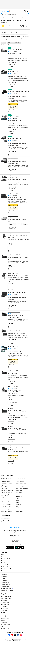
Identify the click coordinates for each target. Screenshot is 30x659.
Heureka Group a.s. (17, 639)
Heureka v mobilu (5, 578)
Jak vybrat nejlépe (6, 516)
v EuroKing (10, 399)
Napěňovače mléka (5, 485)
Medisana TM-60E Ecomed (21, 487)
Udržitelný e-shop (5, 628)
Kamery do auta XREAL (6, 504)
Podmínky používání (5, 559)
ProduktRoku (4, 622)
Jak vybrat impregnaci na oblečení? (7, 520)
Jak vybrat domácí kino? (6, 522)
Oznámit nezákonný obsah (6, 569)
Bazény (17, 502)
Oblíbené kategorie (6, 479)
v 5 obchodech (11, 421)
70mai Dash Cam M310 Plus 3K (15, 50)
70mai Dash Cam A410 (13, 158)
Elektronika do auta (21, 18)
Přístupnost (3, 571)
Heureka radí (4, 580)
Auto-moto (8, 18)
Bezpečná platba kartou (6, 588)
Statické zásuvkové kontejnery (7, 490)
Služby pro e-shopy (5, 600)
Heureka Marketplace (5, 602)
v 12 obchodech (11, 64)
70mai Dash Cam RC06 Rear (14, 312)
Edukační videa (4, 610)
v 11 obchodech (11, 381)
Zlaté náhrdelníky (5, 494)
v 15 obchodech (11, 84)
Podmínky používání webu (17, 641)
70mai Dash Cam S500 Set (14, 117)
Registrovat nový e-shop (6, 598)
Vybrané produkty (20, 479)
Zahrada (17, 508)
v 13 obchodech (11, 153)
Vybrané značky (5, 502)
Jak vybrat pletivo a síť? (6, 518)
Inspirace (3, 626)
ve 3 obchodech (11, 267)
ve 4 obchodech (11, 439)
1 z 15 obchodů (11, 210)
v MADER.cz (10, 245)
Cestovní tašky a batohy (6, 487)
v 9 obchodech (11, 131)
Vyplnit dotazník (15, 541)
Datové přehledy (4, 606)
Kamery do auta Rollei (6, 506)
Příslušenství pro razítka (6, 483)
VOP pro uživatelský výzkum (7, 590)
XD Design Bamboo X (20, 481)
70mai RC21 (10, 426)
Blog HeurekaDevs (5, 567)
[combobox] (15, 14)
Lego (17, 506)
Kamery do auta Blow (5, 510)
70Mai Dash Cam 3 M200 (13, 386)
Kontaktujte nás (15, 537)
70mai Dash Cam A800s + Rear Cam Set (17, 292)
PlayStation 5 (18, 504)
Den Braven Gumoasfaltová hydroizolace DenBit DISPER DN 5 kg (22, 485)
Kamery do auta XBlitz (6, 508)
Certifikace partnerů (5, 624)
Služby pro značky (5, 604)
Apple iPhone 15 (19, 499)
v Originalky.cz (11, 283)
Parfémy (17, 500)
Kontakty (3, 557)
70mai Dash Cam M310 (13, 71)
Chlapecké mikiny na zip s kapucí (7, 496)
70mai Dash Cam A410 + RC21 (14, 138)
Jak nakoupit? (4, 576)
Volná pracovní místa (5, 561)
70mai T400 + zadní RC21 (13, 176)
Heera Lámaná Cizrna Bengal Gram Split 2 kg (22, 488)
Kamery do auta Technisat (6, 511)
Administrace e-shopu (6, 596)
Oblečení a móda (19, 511)
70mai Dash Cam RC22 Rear (14, 254)
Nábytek (17, 510)
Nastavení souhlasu (5, 584)
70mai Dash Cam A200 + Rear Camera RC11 (17, 234)
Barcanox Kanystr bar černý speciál (22, 483)
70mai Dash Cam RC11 (13, 370)
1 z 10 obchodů (11, 109)
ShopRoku (3, 620)
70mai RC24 (10, 408)
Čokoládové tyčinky (5, 481)
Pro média (3, 563)
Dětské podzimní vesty (6, 498)
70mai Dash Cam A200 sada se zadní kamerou (18, 91)
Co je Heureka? (4, 555)
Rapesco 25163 (19, 490)
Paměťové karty (4, 488)
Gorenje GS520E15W (20, 492)
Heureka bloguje (4, 565)
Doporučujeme (20, 496)
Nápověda (3, 612)
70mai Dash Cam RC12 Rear (14, 446)
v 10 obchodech (11, 188)
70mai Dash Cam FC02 (13, 346)
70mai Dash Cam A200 (13, 194)
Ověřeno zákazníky (5, 618)
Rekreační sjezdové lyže (6, 492)
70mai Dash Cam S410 (13, 216)
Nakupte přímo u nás (5, 582)
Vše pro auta (14, 18)
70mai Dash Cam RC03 (13, 273)
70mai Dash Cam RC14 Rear (14, 330)
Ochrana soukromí (5, 586)
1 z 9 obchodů (11, 365)
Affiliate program (4, 608)
